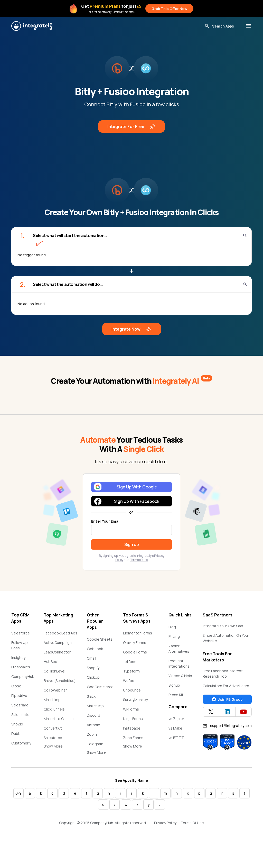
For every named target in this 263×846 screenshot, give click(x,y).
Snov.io (17, 724)
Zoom (92, 734)
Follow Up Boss (19, 645)
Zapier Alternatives (178, 648)
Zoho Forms (133, 737)
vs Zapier (176, 718)
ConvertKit (53, 728)
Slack (91, 696)
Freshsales (20, 667)
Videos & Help (180, 675)
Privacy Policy (165, 822)
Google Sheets (99, 639)
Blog (172, 626)
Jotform (129, 661)
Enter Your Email (105, 521)
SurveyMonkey (135, 699)
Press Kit (175, 694)
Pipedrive (19, 695)
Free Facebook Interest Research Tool (223, 673)
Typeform (131, 671)
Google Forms (135, 652)
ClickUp (93, 677)
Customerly (21, 743)
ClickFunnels (54, 709)
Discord (93, 715)
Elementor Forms (137, 633)
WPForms (131, 709)
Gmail (91, 658)
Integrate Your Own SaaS (223, 625)
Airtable (93, 724)
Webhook (95, 648)
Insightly (18, 657)
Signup (174, 685)
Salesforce (20, 633)
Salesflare (20, 705)
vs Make (175, 728)
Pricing (174, 636)
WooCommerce (100, 686)
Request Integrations (179, 663)
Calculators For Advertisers (226, 685)
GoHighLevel (54, 671)
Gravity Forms (134, 642)
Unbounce (132, 690)
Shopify (93, 667)
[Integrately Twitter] (211, 711)
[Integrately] (31, 26)
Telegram (95, 743)
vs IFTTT (176, 737)
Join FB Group (230, 699)
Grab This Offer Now (169, 8)
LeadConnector (57, 652)
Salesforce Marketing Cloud (58, 740)
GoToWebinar (55, 690)
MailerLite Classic (58, 718)
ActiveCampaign (58, 642)
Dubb (16, 733)
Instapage (131, 728)
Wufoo (128, 680)
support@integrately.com (231, 725)
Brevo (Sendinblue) (60, 680)
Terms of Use (139, 560)
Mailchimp (52, 699)
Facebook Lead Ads (60, 633)
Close (16, 686)
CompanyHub (22, 676)
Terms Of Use (192, 822)
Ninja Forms (133, 718)
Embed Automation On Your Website (226, 638)
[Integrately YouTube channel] (243, 711)
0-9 (18, 793)
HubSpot (51, 661)
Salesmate (20, 714)
